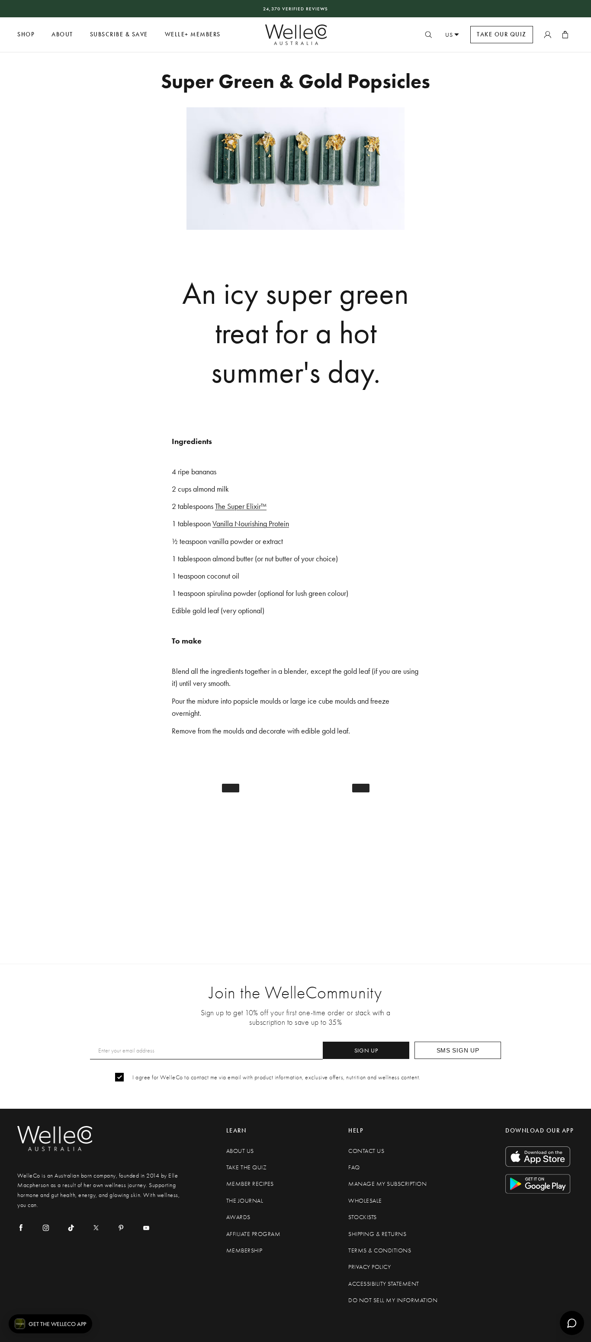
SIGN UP (366, 1050)
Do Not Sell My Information (392, 1300)
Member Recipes (250, 1184)
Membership (244, 1250)
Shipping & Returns (377, 1234)
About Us (240, 1151)
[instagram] (45, 1227)
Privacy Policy (369, 1267)
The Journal (244, 1200)
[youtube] (146, 1227)
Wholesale (365, 1200)
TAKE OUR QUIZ (502, 34)
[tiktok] (70, 1227)
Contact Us (366, 1151)
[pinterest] (121, 1227)
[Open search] (428, 34)
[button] (50, 1323)
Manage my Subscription (387, 1184)
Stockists (362, 1217)
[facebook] (20, 1227)
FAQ (354, 1167)
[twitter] (96, 1227)
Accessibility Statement (383, 1283)
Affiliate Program (253, 1234)
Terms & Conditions (379, 1250)
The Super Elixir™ (241, 506)
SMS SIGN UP (458, 1050)
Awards (238, 1217)
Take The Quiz (246, 1167)
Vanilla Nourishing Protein (250, 523)
